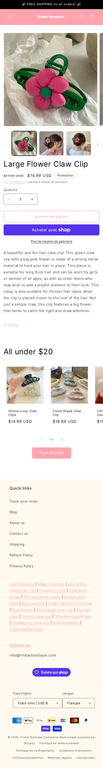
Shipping (17, 544)
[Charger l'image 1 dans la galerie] (24, 143)
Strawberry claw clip (30, 622)
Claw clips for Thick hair (70, 603)
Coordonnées (85, 757)
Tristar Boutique (31, 737)
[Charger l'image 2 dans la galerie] (51, 143)
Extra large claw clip (54, 610)
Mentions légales (60, 757)
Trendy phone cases (42, 597)
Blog (13, 512)
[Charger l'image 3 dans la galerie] (78, 143)
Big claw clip (34, 603)
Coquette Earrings (26, 629)
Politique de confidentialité (35, 750)
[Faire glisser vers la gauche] (5, 144)
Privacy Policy (22, 566)
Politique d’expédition (28, 757)
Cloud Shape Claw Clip (67, 413)
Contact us (19, 533)
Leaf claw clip (22, 584)
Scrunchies (22, 610)
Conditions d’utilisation (75, 750)
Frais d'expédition (15, 181)
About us (17, 523)
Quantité (10, 190)
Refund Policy (21, 555)
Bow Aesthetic (66, 622)
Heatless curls (53, 590)
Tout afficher (51, 452)
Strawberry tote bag (73, 616)
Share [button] (13, 325)
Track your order (24, 501)
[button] (9, 17)
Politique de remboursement (59, 743)
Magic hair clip (51, 584)
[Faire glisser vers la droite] (97, 144)
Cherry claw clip (37, 616)
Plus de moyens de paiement (51, 241)
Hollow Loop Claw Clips (22, 413)
